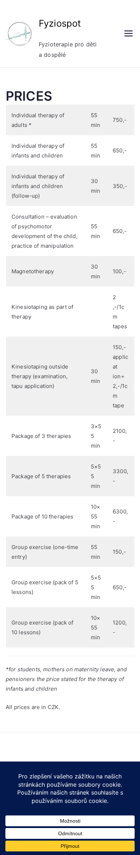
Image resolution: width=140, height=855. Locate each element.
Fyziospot (60, 23)
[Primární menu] (128, 33)
